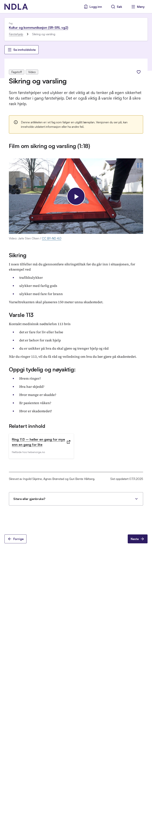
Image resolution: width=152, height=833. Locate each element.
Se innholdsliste (24, 50)
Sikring (17, 255)
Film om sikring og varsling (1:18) (49, 145)
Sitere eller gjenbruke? (29, 499)
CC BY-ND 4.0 (51, 238)
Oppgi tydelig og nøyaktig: (42, 369)
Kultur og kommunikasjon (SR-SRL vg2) (38, 27)
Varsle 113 (21, 314)
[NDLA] (16, 7)
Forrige (18, 539)
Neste (135, 539)
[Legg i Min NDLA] (138, 72)
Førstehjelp (16, 34)
